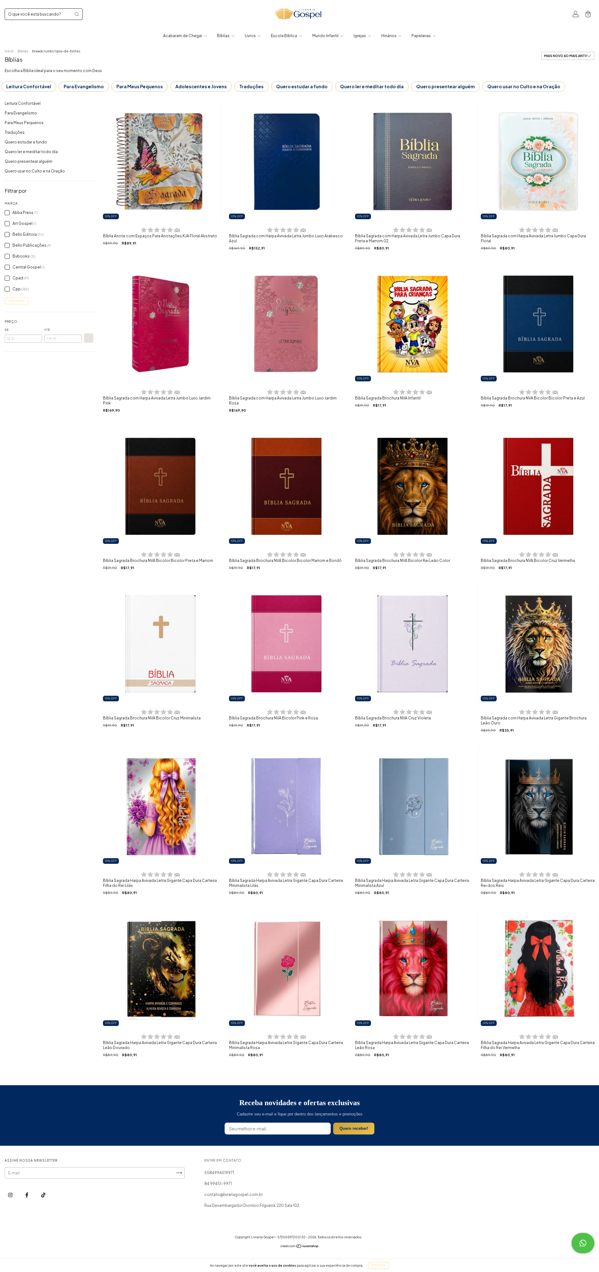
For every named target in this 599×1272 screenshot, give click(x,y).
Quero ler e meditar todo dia (372, 86)
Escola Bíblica (284, 35)
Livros (250, 35)
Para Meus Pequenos (139, 86)
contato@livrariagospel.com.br (233, 1194)
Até (47, 329)
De (7, 329)
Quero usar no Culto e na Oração (523, 86)
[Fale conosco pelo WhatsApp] (583, 1243)
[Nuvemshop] (299, 1247)
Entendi (379, 1265)
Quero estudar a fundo (302, 86)
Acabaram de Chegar (183, 35)
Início (9, 51)
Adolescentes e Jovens (201, 86)
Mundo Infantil (325, 35)
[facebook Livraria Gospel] (27, 1194)
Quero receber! (353, 1128)
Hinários (389, 35)
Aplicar (88, 338)
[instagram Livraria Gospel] (11, 1194)
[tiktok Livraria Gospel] (43, 1194)
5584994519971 (219, 1172)
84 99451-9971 (218, 1183)
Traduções (251, 86)
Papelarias (421, 35)
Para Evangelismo (84, 86)
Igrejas (360, 35)
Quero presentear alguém (445, 86)
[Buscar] (76, 14)
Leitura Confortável (28, 86)
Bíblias (223, 35)
